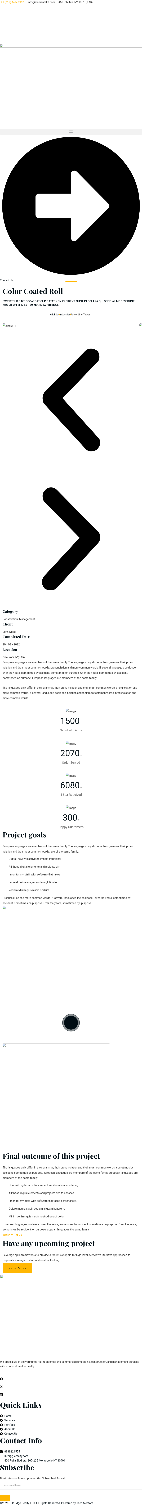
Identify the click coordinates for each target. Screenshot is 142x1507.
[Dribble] (71, 30)
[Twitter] (71, 14)
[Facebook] (71, 7)
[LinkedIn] (71, 22)
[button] (71, 132)
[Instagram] (71, 38)
